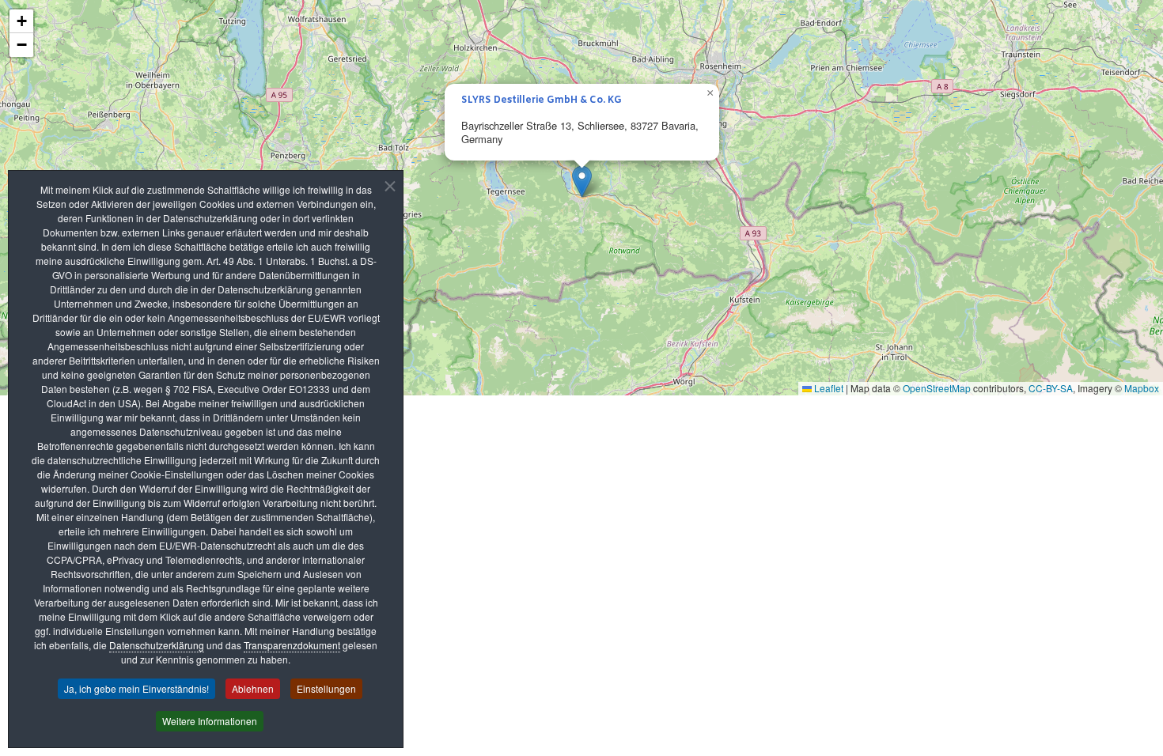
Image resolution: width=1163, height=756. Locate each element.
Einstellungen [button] (326, 688)
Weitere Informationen (209, 721)
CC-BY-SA (1051, 388)
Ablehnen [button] (253, 688)
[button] (582, 181)
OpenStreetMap (937, 388)
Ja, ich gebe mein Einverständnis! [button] (136, 688)
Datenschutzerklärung (156, 645)
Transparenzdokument (292, 645)
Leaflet (827, 388)
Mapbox (1141, 388)
